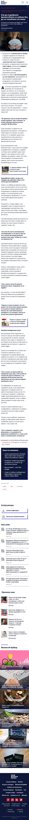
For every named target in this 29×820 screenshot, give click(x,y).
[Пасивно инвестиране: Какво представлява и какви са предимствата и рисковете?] (14, 738)
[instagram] (12, 799)
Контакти (7, 805)
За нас (23, 805)
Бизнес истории (8, 784)
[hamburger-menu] (27, 2)
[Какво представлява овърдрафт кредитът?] (14, 699)
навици (4, 486)
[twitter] (20, 799)
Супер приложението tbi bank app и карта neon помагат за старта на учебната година (15, 456)
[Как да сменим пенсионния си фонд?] (14, 660)
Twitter (7, 444)
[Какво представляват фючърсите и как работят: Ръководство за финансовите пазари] (14, 758)
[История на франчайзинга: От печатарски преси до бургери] (14, 679)
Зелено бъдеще (8, 790)
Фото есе (5, 795)
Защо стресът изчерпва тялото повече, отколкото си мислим (18, 634)
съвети (4, 489)
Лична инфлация (12, 510)
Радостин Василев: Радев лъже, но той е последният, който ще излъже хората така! (17, 600)
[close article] (28, 7)
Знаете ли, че (15, 795)
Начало (3, 8)
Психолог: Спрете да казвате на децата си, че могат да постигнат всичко (15, 462)
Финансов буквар (11, 8)
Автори (24, 795)
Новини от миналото (14, 787)
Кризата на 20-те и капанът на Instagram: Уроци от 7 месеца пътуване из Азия (16, 622)
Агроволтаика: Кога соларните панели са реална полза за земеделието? (12, 725)
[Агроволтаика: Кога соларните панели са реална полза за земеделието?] (14, 719)
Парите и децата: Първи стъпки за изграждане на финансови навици (18, 321)
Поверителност (16, 804)
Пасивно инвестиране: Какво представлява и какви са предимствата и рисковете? (12, 744)
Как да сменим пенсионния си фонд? (12, 667)
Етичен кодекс (15, 805)
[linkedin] (16, 799)
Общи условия (6, 804)
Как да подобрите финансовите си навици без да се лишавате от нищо (14, 11)
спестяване (19, 486)
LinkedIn (24, 442)
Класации (20, 792)
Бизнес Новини (11, 782)
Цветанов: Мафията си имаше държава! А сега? (17, 611)
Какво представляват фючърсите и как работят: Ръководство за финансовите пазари (14, 764)
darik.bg (11, 605)
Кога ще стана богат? (15, 516)
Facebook (7, 442)
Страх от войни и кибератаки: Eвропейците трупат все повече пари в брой (15, 474)
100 (25, 790)
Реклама (24, 804)
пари (11, 486)
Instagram (15, 442)
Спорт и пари (10, 792)
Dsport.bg (20, 809)
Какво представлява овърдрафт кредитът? (13, 706)
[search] (23, 2)
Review (20, 782)
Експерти (18, 790)
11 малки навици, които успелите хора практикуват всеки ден (18, 169)
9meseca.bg (12, 638)
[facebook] (8, 799)
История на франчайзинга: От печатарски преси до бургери (12, 686)
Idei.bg (21, 811)
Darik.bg (10, 809)
